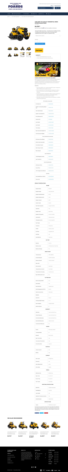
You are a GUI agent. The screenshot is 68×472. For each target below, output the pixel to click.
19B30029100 (51, 147)
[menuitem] (9, 13)
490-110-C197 (51, 107)
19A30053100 (51, 103)
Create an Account (57, 5)
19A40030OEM (51, 113)
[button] (31, 435)
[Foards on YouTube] (35, 467)
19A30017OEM (51, 167)
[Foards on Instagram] (33, 467)
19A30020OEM (51, 116)
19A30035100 (51, 150)
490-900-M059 (51, 133)
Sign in (52, 5)
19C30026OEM (51, 176)
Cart (58, 7)
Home (8, 16)
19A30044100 (51, 159)
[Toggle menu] (45, 453)
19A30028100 (51, 142)
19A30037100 (51, 139)
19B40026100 (51, 110)
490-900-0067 (51, 122)
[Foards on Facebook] (32, 467)
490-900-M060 (51, 130)
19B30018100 (51, 156)
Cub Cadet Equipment (15, 16)
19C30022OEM (51, 179)
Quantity (36, 39)
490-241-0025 (51, 127)
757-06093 (50, 119)
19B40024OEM (51, 170)
